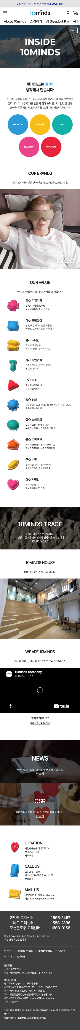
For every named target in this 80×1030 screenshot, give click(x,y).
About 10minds (15, 21)
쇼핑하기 (36, 21)
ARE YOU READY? (40, 723)
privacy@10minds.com (42, 998)
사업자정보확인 (11, 1001)
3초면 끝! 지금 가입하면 (40, 3)
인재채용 (21, 956)
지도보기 (29, 855)
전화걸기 (29, 878)
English (73, 30)
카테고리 (5, 12)
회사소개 (8, 956)
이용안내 (61, 950)
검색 (68, 12)
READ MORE (40, 541)
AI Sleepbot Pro (57, 21)
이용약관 (8, 950)
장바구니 (76, 14)
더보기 (40, 773)
